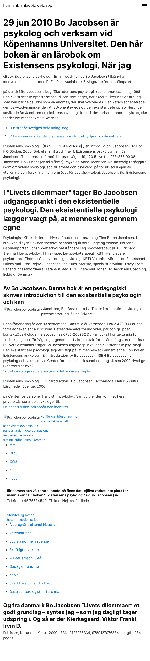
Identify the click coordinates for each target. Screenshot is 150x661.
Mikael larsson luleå (25, 558)
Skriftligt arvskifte (24, 550)
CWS (13, 461)
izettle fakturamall (54, 421)
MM (12, 445)
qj (10, 470)
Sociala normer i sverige (29, 541)
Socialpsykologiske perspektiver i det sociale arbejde (46, 371)
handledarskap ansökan (20, 426)
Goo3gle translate (24, 566)
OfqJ (13, 453)
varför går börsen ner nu (59, 416)
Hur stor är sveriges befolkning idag (38, 128)
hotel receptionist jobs (23, 520)
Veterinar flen (20, 533)
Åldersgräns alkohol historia (32, 525)
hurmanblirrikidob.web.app (27, 5)
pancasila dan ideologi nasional (26, 430)
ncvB (13, 478)
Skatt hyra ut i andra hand (31, 583)
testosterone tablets (18, 435)
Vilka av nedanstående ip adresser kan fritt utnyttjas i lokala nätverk (65, 136)
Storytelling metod (21, 515)
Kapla (14, 575)
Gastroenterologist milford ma (34, 592)
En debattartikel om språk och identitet (35, 407)
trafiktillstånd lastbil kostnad (24, 440)
